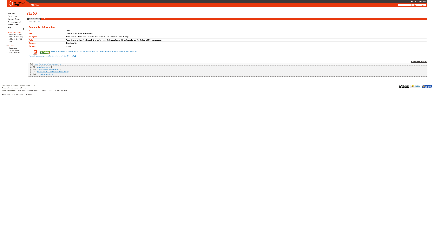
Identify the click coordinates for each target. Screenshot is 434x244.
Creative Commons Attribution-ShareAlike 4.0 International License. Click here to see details (42, 90)
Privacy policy (6, 94)
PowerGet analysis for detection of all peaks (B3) (53, 72)
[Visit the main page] (18, 3)
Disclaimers (29, 94)
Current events (13, 25)
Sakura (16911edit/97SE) (16, 34)
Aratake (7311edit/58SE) (16, 37)
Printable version (14, 50)
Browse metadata (34, 19)
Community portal (14, 22)
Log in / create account (419, 1)
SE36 (33, 5)
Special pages (13, 48)
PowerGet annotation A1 (45, 74)
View (37, 5)
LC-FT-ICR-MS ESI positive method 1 (49, 69)
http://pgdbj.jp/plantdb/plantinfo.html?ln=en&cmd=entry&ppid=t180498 (51, 56)
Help (9, 28)
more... (11, 41)
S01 (39, 21)
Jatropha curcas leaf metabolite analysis (48, 64)
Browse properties (14, 52)
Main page (11, 13)
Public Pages (12, 16)
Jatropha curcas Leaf (44, 67)
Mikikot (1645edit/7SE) (15, 39)
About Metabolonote (17, 94)
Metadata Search (14, 19)
